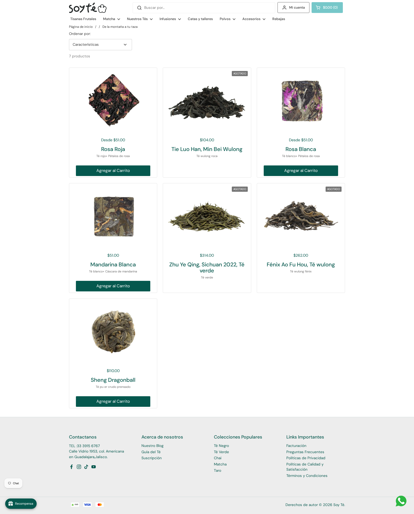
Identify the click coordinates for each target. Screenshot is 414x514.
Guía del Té (151, 452)
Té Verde (221, 452)
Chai (217, 458)
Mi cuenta (297, 7)
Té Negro (221, 445)
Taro (217, 470)
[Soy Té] (88, 8)
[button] (327, 7)
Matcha (220, 464)
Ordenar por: (80, 33)
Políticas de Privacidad (305, 458)
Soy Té (338, 504)
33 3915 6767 (88, 445)
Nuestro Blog (152, 445)
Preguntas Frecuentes (305, 452)
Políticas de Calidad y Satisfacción (304, 467)
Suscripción (151, 458)
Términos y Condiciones (307, 475)
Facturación (296, 445)
